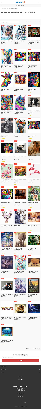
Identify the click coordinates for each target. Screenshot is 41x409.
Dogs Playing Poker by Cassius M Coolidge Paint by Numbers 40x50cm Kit (34, 42)
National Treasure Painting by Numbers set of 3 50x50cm (6, 318)
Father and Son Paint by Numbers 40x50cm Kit (18, 249)
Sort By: (2, 22)
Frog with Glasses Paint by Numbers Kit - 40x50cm (19, 135)
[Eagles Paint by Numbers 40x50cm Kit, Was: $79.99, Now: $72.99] (34, 285)
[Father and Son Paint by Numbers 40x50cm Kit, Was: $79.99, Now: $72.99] (20, 239)
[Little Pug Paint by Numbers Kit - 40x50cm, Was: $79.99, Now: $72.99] (20, 148)
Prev (28, 348)
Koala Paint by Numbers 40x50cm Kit (32, 249)
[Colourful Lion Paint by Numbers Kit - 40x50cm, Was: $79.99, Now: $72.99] (34, 125)
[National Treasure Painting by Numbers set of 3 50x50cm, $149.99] (7, 308)
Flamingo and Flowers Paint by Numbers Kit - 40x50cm (7, 180)
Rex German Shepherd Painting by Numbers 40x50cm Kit (33, 203)
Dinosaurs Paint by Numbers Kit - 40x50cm (20, 180)
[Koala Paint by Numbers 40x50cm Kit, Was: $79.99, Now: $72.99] (34, 239)
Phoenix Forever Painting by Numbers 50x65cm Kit (33, 318)
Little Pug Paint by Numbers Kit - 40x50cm (20, 157)
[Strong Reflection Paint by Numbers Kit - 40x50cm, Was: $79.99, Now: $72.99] (7, 125)
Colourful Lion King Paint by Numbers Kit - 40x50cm (6, 112)
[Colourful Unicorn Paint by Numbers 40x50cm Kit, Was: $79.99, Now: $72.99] (7, 239)
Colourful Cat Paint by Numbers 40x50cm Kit (5, 203)
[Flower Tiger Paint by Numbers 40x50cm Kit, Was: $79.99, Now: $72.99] (20, 32)
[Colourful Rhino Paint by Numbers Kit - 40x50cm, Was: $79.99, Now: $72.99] (20, 79)
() (39, 2)
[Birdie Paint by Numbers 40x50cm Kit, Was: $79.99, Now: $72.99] (7, 262)
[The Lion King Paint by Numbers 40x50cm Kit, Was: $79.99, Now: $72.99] (20, 308)
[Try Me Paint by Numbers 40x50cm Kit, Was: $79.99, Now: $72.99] (20, 216)
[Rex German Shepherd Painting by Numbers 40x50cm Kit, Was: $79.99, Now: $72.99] (34, 193)
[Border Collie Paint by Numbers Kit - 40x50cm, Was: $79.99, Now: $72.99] (34, 102)
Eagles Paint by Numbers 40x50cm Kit (32, 295)
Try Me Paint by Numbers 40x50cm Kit (19, 226)
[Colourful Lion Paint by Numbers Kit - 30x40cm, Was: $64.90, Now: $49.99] (34, 56)
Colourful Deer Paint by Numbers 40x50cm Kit (19, 272)
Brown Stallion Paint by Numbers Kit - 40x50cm (32, 157)
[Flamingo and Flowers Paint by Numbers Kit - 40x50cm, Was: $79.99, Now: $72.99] (7, 171)
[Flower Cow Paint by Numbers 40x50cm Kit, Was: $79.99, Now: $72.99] (7, 32)
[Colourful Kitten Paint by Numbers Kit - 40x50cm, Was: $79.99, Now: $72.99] (20, 102)
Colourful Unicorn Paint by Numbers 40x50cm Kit (6, 249)
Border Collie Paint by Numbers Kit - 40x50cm (34, 112)
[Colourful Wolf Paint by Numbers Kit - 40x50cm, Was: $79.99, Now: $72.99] (34, 79)
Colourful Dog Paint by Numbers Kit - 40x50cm (5, 157)
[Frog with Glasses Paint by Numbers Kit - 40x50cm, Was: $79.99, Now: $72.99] (20, 125)
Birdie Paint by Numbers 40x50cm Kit (5, 272)
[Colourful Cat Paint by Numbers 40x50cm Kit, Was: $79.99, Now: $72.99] (7, 193)
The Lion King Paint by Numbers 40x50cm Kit (20, 318)
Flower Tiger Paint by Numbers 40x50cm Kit (20, 42)
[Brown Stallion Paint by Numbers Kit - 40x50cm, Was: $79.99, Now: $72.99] (34, 148)
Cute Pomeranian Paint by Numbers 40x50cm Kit (33, 272)
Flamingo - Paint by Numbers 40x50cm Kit (33, 180)
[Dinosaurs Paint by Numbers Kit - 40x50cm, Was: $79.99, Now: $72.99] (20, 171)
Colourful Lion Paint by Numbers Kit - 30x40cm (32, 66)
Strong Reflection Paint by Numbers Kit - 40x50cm (6, 135)
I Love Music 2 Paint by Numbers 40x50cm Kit (7, 295)
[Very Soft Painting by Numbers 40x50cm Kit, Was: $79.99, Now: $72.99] (20, 193)
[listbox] (11, 22)
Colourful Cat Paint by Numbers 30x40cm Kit (18, 66)
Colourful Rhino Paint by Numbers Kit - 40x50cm (19, 89)
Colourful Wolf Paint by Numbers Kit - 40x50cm (32, 89)
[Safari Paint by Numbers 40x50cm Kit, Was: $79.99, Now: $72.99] (34, 216)
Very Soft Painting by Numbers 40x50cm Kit (20, 203)
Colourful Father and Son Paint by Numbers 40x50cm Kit (6, 66)
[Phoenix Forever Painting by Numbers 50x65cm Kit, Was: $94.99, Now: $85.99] (34, 308)
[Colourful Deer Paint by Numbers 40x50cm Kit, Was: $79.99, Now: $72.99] (20, 262)
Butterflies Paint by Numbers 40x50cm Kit (20, 295)
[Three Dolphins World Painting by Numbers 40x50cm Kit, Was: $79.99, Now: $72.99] (7, 331)
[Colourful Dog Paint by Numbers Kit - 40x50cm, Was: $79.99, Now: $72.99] (7, 148)
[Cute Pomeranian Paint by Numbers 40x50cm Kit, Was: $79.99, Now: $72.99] (34, 262)
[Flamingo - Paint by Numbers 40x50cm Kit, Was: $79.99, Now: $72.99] (34, 171)
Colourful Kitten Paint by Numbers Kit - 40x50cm (19, 112)
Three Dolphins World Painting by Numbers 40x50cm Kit (7, 341)
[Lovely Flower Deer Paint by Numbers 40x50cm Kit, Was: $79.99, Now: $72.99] (7, 216)
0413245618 (21, 396)
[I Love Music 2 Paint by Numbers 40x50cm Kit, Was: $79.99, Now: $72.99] (7, 285)
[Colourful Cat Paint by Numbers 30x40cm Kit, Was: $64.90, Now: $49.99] (20, 56)
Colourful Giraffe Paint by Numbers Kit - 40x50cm (6, 89)
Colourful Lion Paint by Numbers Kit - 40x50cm (32, 135)
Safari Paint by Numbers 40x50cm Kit (32, 226)
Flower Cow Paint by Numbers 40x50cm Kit (6, 42)
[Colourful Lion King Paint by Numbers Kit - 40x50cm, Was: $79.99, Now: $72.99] (7, 102)
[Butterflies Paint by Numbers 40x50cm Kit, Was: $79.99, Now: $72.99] (20, 285)
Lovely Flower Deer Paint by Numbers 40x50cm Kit (6, 226)
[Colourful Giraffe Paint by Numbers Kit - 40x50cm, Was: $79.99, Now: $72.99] (7, 79)
